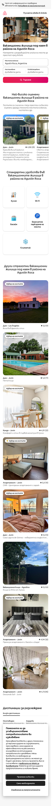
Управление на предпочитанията (25, 790)
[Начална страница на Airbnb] (5, 13)
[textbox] (14, 72)
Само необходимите (26, 783)
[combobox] (25, 63)
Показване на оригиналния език (31, 6)
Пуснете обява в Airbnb (35, 13)
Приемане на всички (25, 777)
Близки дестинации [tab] (11, 713)
